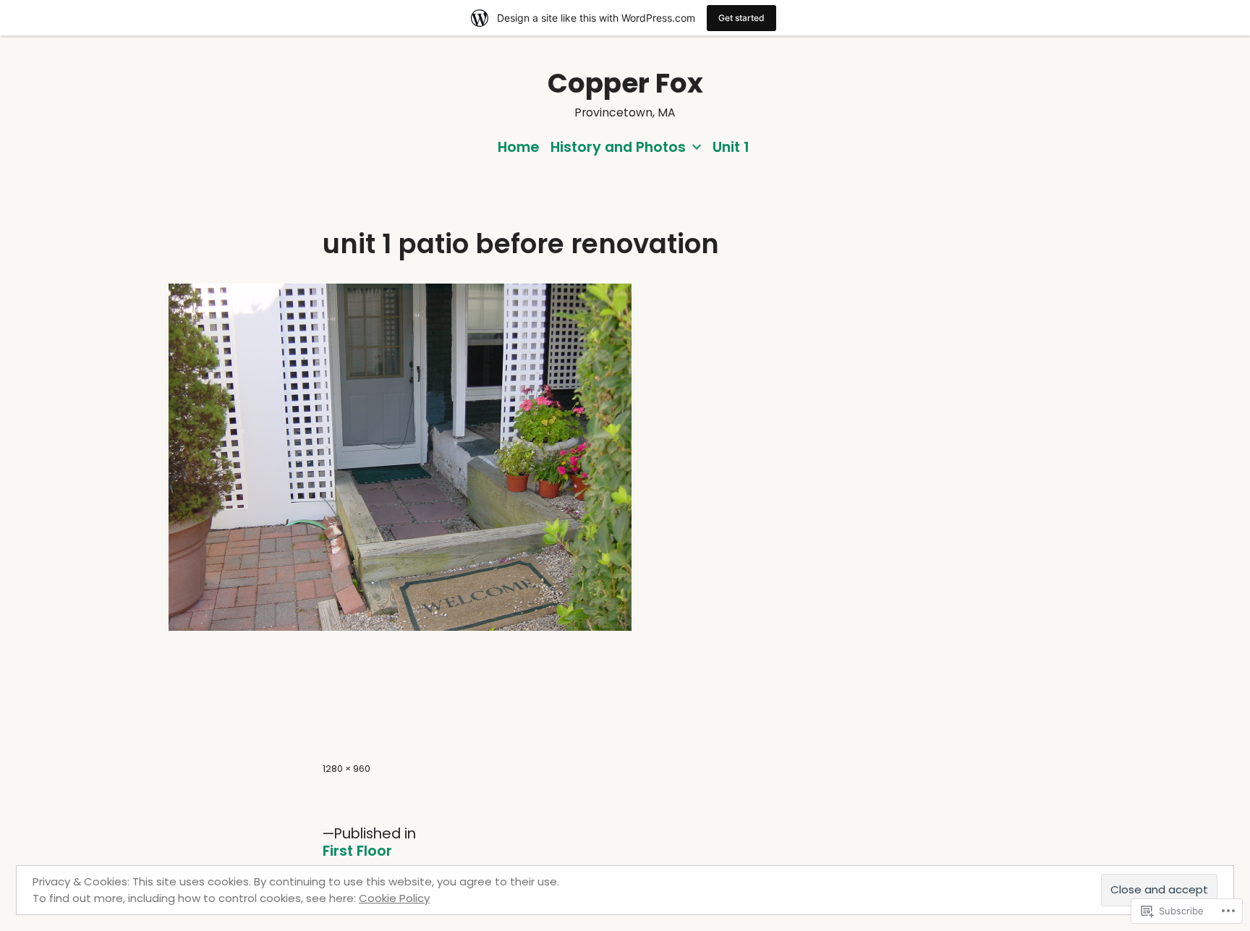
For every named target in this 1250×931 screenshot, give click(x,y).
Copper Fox (625, 83)
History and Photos (618, 147)
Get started (741, 17)
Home (518, 147)
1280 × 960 (346, 768)
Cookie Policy (394, 898)
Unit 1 (731, 147)
